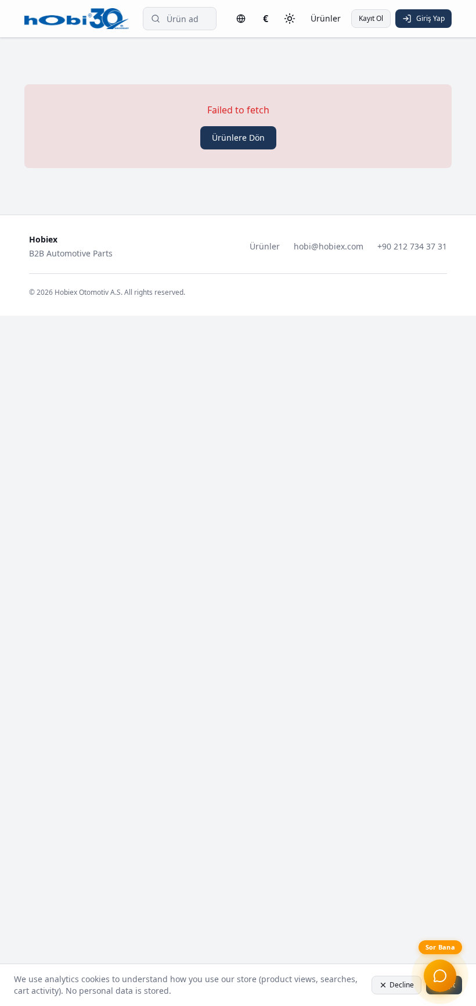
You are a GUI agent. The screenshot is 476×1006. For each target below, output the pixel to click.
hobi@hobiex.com (328, 246)
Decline (402, 985)
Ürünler (326, 18)
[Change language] (240, 18)
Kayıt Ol (371, 18)
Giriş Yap (430, 18)
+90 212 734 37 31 (412, 246)
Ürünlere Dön (238, 137)
